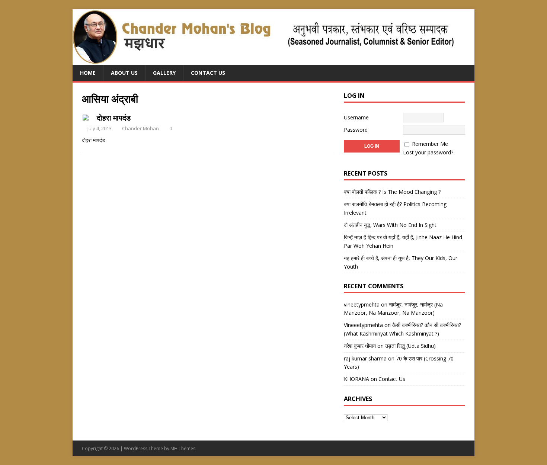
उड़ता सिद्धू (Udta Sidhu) (410, 345)
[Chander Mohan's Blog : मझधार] (263, 60)
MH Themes (182, 448)
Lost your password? (428, 152)
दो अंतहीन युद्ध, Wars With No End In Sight (390, 224)
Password (356, 129)
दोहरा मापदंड (114, 118)
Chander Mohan (140, 128)
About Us (124, 72)
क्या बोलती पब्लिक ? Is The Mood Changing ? (392, 191)
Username (356, 117)
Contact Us (208, 72)
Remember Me (430, 143)
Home (88, 72)
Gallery (164, 72)
